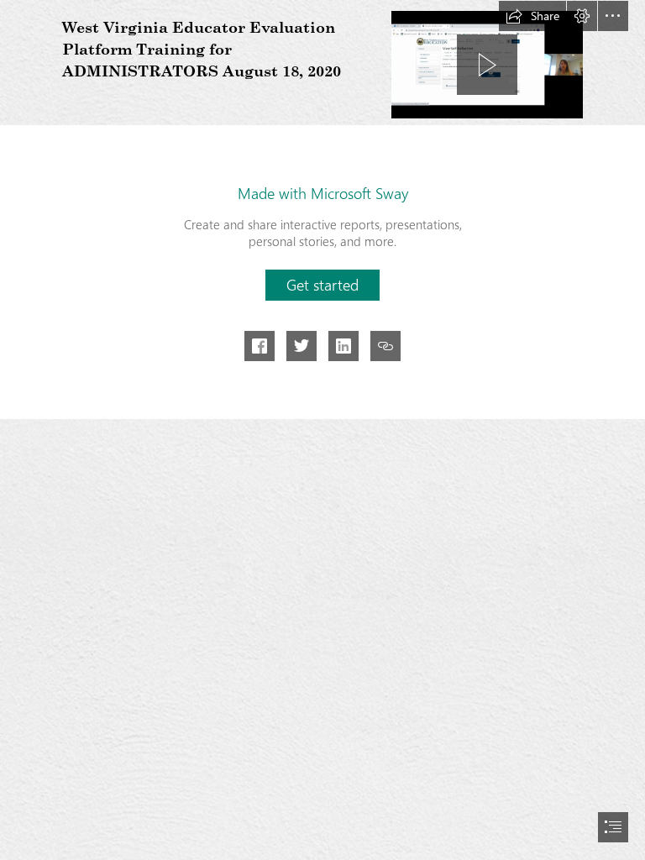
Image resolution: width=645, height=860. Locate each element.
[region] (487, 64)
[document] (322, 430)
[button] (532, 16)
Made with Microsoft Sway (323, 193)
